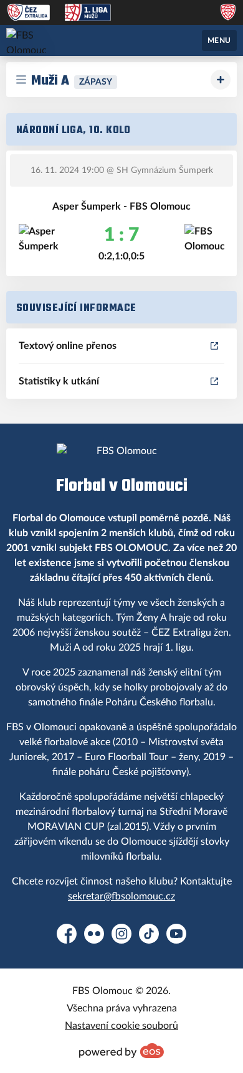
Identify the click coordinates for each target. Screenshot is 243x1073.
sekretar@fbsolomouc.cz (121, 896)
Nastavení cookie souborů (121, 1026)
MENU (219, 40)
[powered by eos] (121, 1050)
